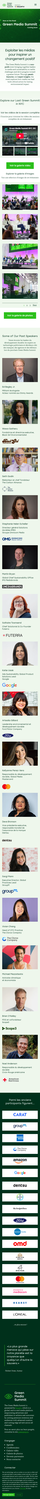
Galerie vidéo (12, 1450)
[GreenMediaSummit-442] (20, 268)
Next (35, 305)
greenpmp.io (23, 1432)
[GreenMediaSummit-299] (20, 238)
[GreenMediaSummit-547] (20, 298)
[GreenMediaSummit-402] (20, 209)
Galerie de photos (14, 1453)
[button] (8, 1494)
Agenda (9, 1444)
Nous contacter (13, 1459)
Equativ (18, 1408)
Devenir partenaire (15, 1456)
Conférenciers (12, 1447)
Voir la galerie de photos (20, 315)
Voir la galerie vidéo (20, 165)
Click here (23, 1488)
